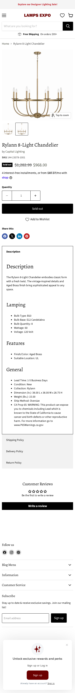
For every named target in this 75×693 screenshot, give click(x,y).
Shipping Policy (15, 440)
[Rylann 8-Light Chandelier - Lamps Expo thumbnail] (22, 129)
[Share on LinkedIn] (19, 236)
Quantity (7, 187)
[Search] (68, 26)
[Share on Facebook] (5, 236)
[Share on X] (12, 236)
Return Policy (14, 463)
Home (5, 43)
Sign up (59, 618)
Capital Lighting (15, 152)
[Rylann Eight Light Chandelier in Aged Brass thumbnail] (8, 129)
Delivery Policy (14, 451)
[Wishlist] (62, 15)
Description (13, 252)
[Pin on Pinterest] (27, 236)
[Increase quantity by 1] (35, 196)
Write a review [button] (37, 506)
